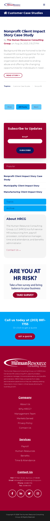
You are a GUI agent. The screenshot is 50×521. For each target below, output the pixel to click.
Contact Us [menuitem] (25, 428)
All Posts (23, 107)
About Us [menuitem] (25, 404)
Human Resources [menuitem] (25, 451)
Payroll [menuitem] (25, 446)
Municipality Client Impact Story (21, 186)
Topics (9, 202)
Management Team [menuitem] (25, 414)
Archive (10, 208)
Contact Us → (13, 250)
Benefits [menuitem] (25, 456)
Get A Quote (25, 336)
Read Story (12, 75)
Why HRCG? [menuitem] (25, 409)
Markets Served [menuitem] (25, 418)
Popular (10, 166)
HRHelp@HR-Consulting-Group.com (27, 480)
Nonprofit (38, 86)
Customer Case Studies (25, 13)
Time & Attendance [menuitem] (25, 460)
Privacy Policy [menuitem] (25, 423)
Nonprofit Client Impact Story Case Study (24, 33)
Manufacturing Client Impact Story (23, 192)
